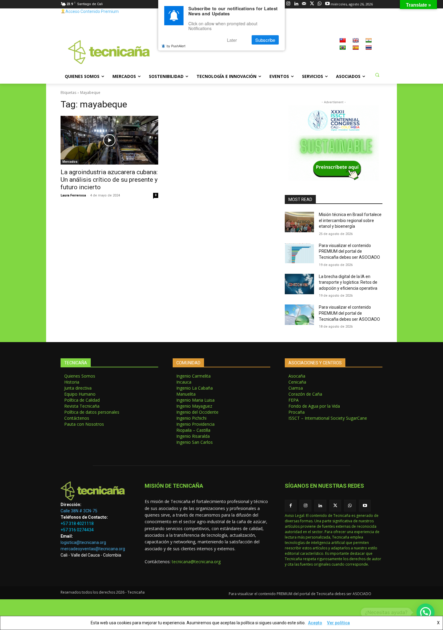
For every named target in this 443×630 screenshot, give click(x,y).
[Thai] (369, 47)
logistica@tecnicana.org (83, 542)
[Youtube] (327, 4)
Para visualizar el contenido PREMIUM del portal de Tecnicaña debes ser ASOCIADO (349, 251)
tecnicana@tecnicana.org (196, 561)
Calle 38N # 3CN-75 (79, 510)
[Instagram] (288, 4)
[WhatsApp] (319, 4)
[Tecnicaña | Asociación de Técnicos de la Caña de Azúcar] (95, 491)
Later (232, 40)
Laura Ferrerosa (73, 195)
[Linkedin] (296, 4)
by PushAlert (176, 45)
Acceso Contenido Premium (92, 11)
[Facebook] (291, 505)
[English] (356, 40)
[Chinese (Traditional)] (343, 40)
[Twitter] (312, 4)
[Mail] (304, 4)
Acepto (315, 622)
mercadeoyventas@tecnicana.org (93, 548)
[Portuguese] (343, 47)
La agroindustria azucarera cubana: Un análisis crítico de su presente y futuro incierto (109, 179)
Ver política (338, 622)
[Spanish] (356, 47)
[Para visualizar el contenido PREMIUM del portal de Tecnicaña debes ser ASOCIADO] (299, 253)
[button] (377, 74)
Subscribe (265, 40)
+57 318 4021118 (77, 523)
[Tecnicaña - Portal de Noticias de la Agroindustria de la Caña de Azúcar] (109, 52)
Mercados (69, 161)
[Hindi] (369, 40)
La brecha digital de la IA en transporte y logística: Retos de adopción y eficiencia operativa (348, 282)
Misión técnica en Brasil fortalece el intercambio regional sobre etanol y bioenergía (350, 220)
